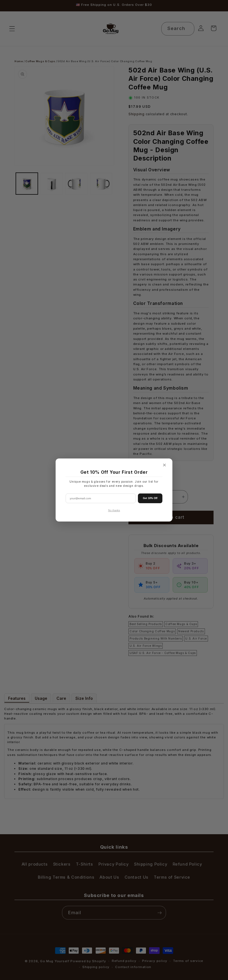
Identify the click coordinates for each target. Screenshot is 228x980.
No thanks (114, 510)
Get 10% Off (150, 498)
